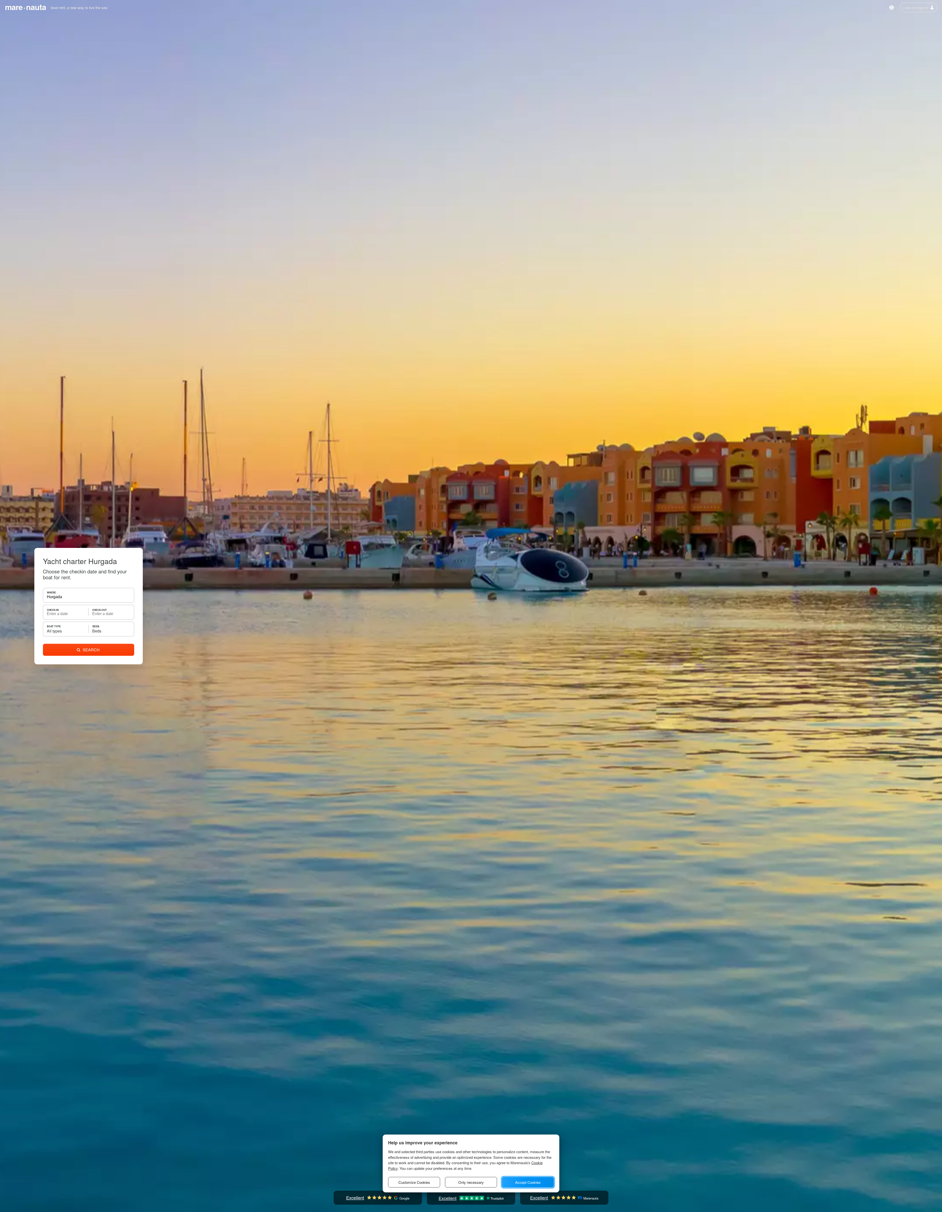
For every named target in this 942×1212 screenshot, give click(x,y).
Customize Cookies (414, 1182)
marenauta (25, 7)
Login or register (916, 7)
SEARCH (91, 650)
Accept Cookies (528, 1182)
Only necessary (471, 1182)
